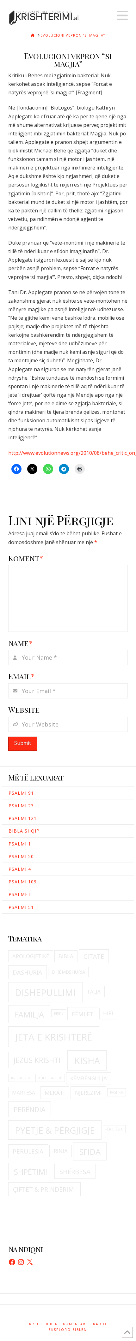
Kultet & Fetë (50, 1078)
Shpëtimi (30, 1171)
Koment (25, 558)
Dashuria (27, 972)
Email (21, 676)
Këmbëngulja (88, 1078)
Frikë (58, 1013)
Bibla (66, 956)
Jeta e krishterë (53, 1037)
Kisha (87, 1061)
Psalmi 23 (21, 806)
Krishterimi (21, 1078)
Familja (29, 1014)
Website (24, 709)
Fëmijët (83, 1014)
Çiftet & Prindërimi (44, 1189)
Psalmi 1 (20, 844)
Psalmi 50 (21, 856)
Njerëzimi (88, 1092)
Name (20, 643)
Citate (93, 956)
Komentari (75, 1324)
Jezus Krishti (37, 1060)
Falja (94, 991)
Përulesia (28, 1151)
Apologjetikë (30, 956)
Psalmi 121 (23, 818)
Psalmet (20, 894)
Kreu (34, 1324)
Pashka (116, 1092)
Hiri (108, 1013)
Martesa (23, 1092)
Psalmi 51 (21, 907)
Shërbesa (74, 1171)
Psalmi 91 (21, 793)
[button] (122, 15)
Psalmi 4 (20, 869)
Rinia (61, 1151)
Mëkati (55, 1092)
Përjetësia (114, 1129)
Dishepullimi (45, 993)
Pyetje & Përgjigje (55, 1130)
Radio (100, 1324)
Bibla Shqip (24, 831)
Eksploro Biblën (68, 1330)
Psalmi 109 (23, 882)
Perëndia (30, 1109)
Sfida (90, 1151)
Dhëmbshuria (68, 972)
